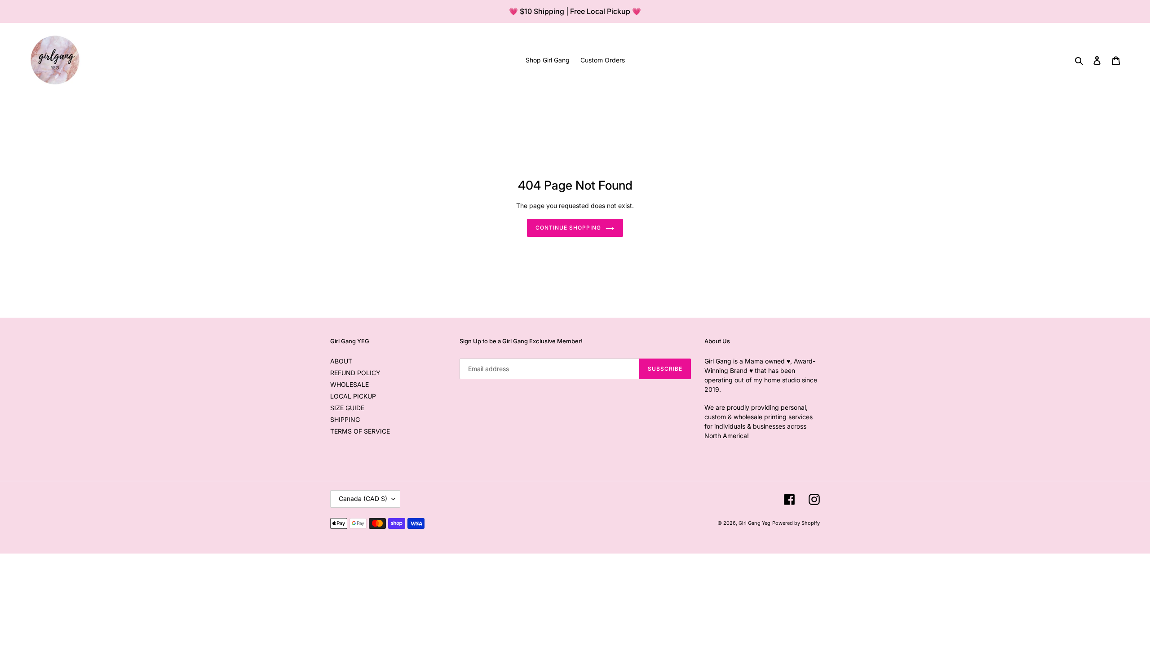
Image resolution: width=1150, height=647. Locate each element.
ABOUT (341, 361)
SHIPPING (345, 419)
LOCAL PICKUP (353, 396)
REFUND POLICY (355, 373)
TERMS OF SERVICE (360, 431)
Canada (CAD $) (363, 498)
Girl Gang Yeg (754, 523)
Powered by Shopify (796, 523)
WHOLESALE (349, 384)
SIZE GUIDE (347, 408)
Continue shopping (568, 227)
